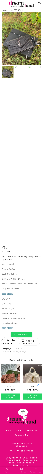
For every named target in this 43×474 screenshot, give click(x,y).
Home (4, 10)
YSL (32, 387)
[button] (5, 39)
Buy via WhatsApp (22, 334)
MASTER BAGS (16, 10)
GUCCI (10, 387)
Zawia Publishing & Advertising (21, 463)
